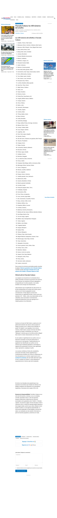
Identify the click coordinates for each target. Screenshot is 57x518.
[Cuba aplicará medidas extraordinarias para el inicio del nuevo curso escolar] (50, 125)
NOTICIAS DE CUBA (19, 23)
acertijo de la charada (20, 357)
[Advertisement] (28, 8)
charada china (29, 436)
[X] (29, 448)
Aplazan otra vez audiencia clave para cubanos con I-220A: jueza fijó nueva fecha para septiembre (49, 74)
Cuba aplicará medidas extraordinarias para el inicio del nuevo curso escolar (49, 132)
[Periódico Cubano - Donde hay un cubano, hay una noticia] (6, 18)
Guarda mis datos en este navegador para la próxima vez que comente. (29, 467)
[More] (37, 448)
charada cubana (36, 436)
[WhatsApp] (27, 448)
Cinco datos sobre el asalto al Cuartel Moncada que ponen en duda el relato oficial (7, 37)
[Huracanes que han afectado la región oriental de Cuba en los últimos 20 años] (7, 61)
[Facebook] (24, 448)
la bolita (17, 438)
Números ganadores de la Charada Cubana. (31, 268)
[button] (54, 18)
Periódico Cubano (4, 41)
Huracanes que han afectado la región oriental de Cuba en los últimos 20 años (7, 68)
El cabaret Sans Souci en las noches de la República (7, 53)
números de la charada (24, 438)
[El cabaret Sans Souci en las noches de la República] (7, 47)
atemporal (23, 436)
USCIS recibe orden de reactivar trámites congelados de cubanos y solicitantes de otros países (49, 150)
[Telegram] (34, 448)
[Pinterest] (32, 448)
